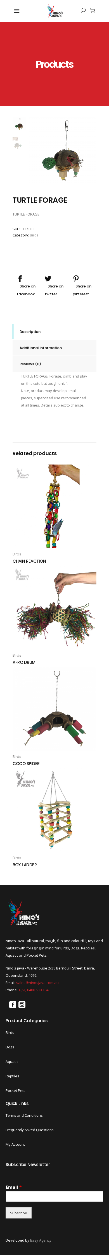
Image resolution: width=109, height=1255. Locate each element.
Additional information (41, 347)
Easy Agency (40, 1240)
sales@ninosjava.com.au (37, 982)
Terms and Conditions (24, 1115)
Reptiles (12, 1076)
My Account (15, 1144)
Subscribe (18, 1212)
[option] (62, 150)
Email (14, 1187)
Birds (34, 235)
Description (30, 331)
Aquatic (12, 1061)
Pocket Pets (15, 1090)
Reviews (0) (30, 364)
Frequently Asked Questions (30, 1129)
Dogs (10, 1047)
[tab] (54, 331)
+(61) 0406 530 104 (33, 989)
